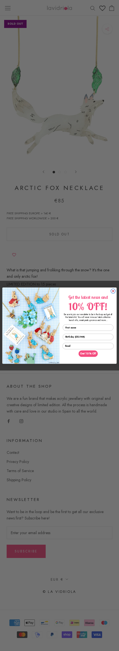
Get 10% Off (88, 354)
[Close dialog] (113, 291)
